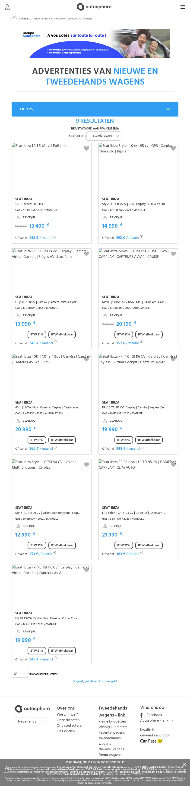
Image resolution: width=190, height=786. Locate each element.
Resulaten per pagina (43, 674)
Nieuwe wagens (111, 749)
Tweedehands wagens (109, 741)
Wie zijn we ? (67, 715)
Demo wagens (109, 755)
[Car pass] (151, 742)
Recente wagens (111, 733)
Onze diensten (68, 720)
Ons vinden (66, 731)
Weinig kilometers (112, 727)
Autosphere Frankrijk (156, 721)
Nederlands (27, 722)
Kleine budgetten (112, 722)
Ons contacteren (70, 726)
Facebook (154, 715)
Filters (26, 109)
